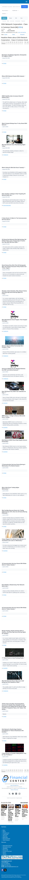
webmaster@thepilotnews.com (11, 866)
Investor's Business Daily (7, 205)
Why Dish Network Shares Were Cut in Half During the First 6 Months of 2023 (13, 681)
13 (27, 42)
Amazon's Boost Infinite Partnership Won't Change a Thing (12, 346)
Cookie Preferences (18, 876)
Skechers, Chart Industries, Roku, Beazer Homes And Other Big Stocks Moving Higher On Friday (14, 292)
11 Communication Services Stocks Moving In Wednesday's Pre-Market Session (13, 465)
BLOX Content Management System (10, 877)
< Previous (3, 43)
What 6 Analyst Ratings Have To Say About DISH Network (14, 124)
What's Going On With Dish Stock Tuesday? (13, 167)
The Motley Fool (5, 331)
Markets (4, 18)
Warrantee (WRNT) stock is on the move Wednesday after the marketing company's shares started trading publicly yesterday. (15, 423)
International (17, 21)
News (8, 21)
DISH (20, 27)
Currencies (12, 21)
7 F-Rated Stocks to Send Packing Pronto (13, 658)
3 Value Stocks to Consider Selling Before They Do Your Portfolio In (14, 754)
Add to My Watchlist (22, 32)
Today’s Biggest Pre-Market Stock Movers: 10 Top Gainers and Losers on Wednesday (14, 539)
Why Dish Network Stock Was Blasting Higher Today (13, 145)
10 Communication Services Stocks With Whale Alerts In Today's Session (14, 564)
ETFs (16, 18)
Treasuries (23, 21)
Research (22, 34)
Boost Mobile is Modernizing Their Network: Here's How (13, 585)
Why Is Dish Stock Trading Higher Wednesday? (10, 488)
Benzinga (4, 63)
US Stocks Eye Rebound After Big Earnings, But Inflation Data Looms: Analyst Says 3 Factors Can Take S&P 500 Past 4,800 (14, 241)
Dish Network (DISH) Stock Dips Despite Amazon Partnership (14, 440)
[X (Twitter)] (9, 793)
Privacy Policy (22, 788)
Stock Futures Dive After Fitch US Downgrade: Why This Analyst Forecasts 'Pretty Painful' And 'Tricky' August (14, 266)
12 (25, 42)
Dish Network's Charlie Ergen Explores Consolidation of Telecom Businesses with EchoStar (13, 731)
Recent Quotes (5, 10)
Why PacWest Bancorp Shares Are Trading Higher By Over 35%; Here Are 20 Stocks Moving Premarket (14, 512)
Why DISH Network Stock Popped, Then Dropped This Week (14, 320)
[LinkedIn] (16, 793)
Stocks (10, 18)
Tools (21, 18)
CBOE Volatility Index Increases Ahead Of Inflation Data (12, 96)
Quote (5, 34)
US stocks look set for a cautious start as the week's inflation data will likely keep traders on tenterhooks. (13, 248)
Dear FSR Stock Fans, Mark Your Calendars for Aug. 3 (14, 392)
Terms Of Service (14, 789)
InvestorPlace (5, 403)
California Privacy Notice (10, 876)
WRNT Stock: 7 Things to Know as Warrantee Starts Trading (13, 416)
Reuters (5, 714)
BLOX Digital (19, 877)
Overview (4, 21)
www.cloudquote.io (14, 785)
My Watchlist (15, 10)
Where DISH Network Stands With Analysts (13, 76)
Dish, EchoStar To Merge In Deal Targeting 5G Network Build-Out (13, 194)
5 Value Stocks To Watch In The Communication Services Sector (14, 218)
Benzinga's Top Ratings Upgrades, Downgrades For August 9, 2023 (14, 55)
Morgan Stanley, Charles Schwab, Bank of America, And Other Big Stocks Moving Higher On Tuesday (14, 632)
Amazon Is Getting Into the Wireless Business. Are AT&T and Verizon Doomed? (13, 369)
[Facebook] (12, 793)
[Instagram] (19, 793)
